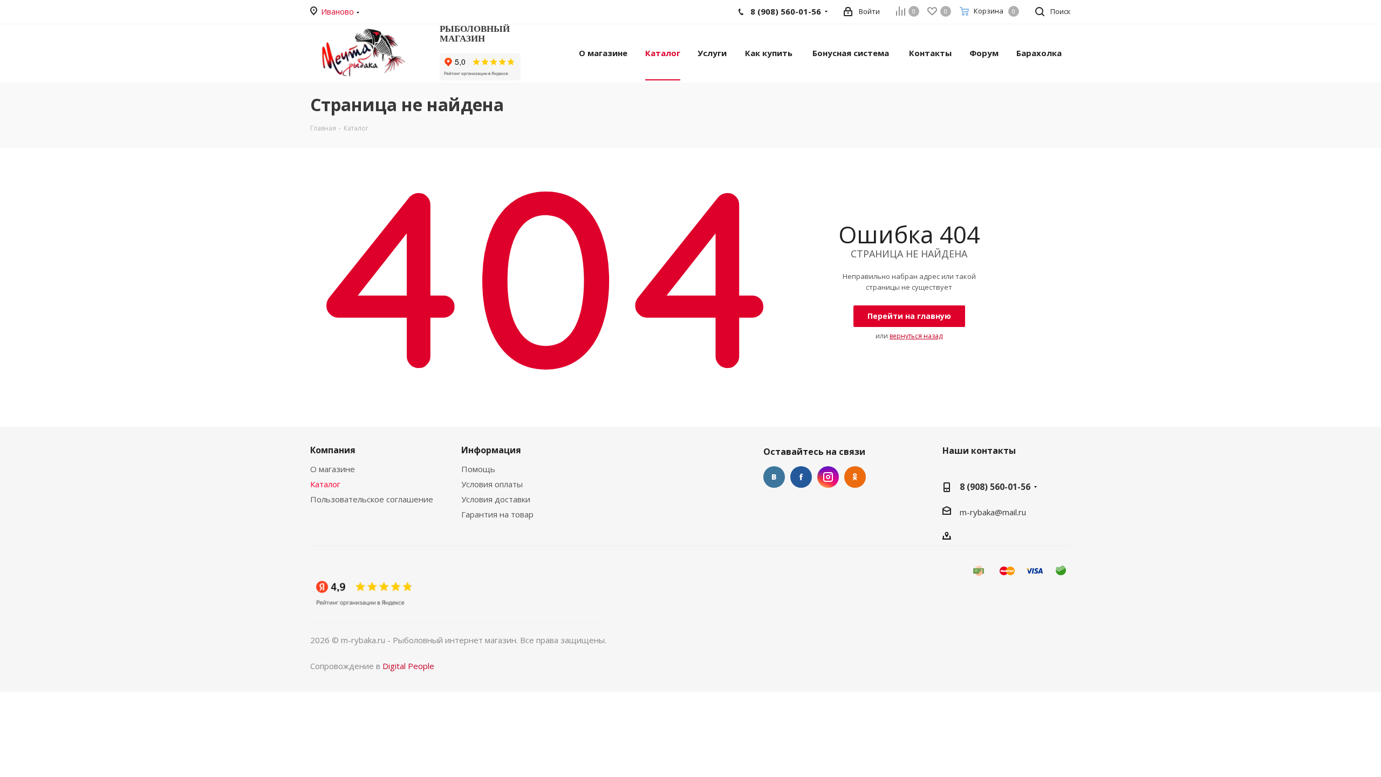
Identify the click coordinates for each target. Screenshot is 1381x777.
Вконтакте (774, 477)
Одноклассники (855, 477)
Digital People (408, 665)
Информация (491, 450)
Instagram (828, 477)
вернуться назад (916, 335)
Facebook (801, 477)
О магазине (332, 469)
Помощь (478, 469)
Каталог (325, 484)
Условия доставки (495, 499)
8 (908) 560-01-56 (995, 487)
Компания (332, 450)
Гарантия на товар (497, 514)
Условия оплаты (492, 484)
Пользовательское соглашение (371, 499)
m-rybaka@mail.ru (993, 512)
